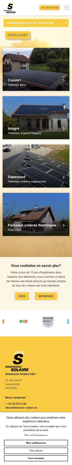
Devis (22, 296)
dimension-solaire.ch (10, 7)
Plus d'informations (36, 435)
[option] (24, 322)
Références (45, 296)
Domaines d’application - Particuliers (30, 23)
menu (67, 7)
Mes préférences (36, 442)
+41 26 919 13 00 (49, 8)
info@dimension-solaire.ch (21, 407)
